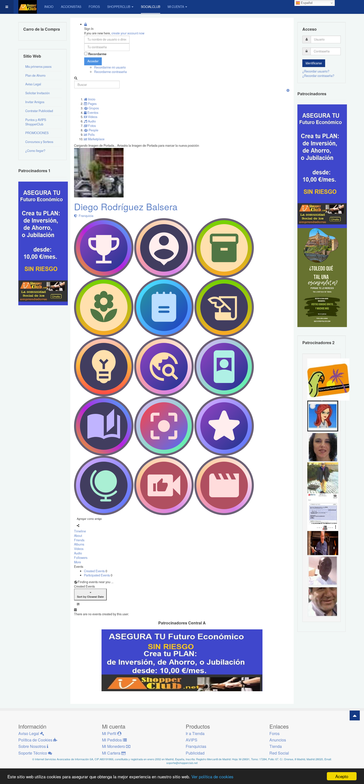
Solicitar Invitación (37, 93)
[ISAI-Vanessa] (322, 508)
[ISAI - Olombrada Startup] (322, 166)
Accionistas (71, 6)
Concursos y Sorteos (39, 142)
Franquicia (85, 216)
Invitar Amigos (34, 102)
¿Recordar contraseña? (318, 75)
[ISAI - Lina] (322, 415)
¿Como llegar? (35, 150)
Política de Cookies (35, 740)
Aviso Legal (33, 84)
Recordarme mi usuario (110, 67)
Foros (94, 6)
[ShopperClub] (27, 7)
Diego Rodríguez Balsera (126, 206)
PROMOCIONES (37, 133)
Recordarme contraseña (110, 72)
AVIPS (191, 740)
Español (306, 3)
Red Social (279, 753)
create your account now (127, 33)
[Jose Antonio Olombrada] (43, 243)
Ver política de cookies (212, 776)
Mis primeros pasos (38, 66)
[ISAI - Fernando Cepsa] (322, 601)
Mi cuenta (176, 6)
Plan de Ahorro (35, 75)
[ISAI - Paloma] (322, 446)
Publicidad (195, 753)
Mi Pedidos (112, 740)
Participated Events (97, 575)
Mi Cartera (111, 753)
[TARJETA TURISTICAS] (328, 379)
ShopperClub (118, 6)
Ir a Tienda (195, 733)
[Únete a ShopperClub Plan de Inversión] (182, 660)
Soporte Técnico (33, 753)
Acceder (93, 61)
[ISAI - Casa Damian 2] (322, 539)
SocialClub (150, 6)
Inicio (48, 6)
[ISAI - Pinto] (322, 570)
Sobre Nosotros (32, 746)
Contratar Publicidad (39, 111)
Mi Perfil (109, 733)
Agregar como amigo (89, 519)
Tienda (275, 746)
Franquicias (196, 746)
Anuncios (277, 740)
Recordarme (97, 54)
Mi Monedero (114, 746)
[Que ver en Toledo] (322, 277)
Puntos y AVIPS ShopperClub (35, 122)
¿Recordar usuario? (315, 71)
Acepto (341, 776)
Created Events (94, 571)
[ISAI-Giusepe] (322, 477)
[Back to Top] (355, 716)
